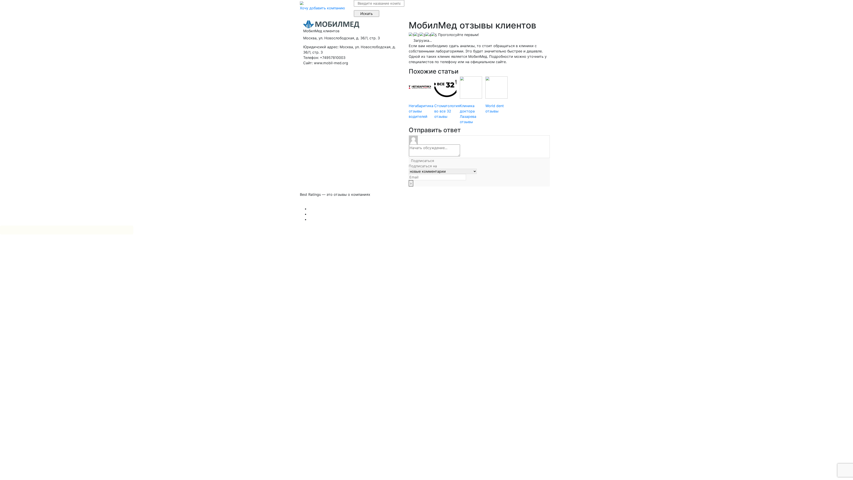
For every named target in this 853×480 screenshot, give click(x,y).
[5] (434, 35)
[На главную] (301, 2)
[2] (417, 35)
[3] (422, 35)
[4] (428, 35)
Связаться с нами (315, 203)
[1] (411, 35)
